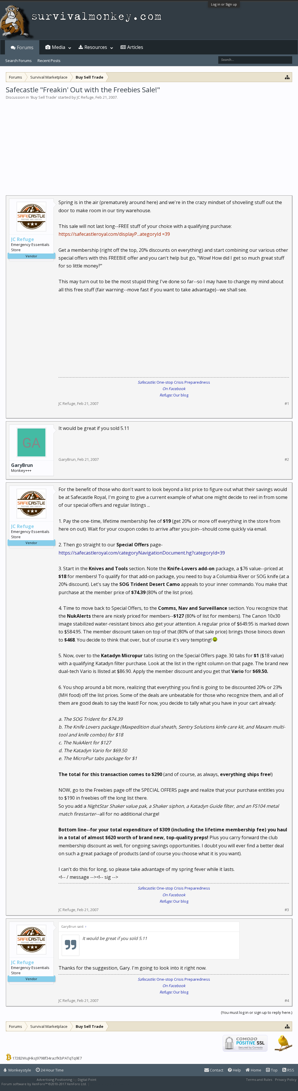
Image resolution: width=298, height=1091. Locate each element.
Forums (25, 47)
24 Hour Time (52, 1070)
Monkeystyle (19, 1070)
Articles (135, 47)
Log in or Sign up (224, 4)
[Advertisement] (149, 144)
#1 (287, 403)
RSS (290, 1070)
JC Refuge (85, 97)
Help (236, 1070)
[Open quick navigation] (287, 77)
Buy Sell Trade (43, 97)
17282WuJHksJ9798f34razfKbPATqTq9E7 (47, 1058)
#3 (287, 909)
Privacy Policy (286, 1079)
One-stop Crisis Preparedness (174, 382)
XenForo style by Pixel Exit (111, 1084)
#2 (287, 459)
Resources (95, 47)
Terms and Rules (259, 1079)
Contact (216, 1070)
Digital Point (87, 1079)
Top (274, 1070)
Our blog (173, 395)
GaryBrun (22, 465)
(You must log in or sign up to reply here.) (256, 1012)
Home (255, 1070)
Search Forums (18, 60)
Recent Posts (49, 60)
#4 (287, 1000)
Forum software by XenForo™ (44, 1084)
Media (58, 47)
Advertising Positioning (54, 1079)
